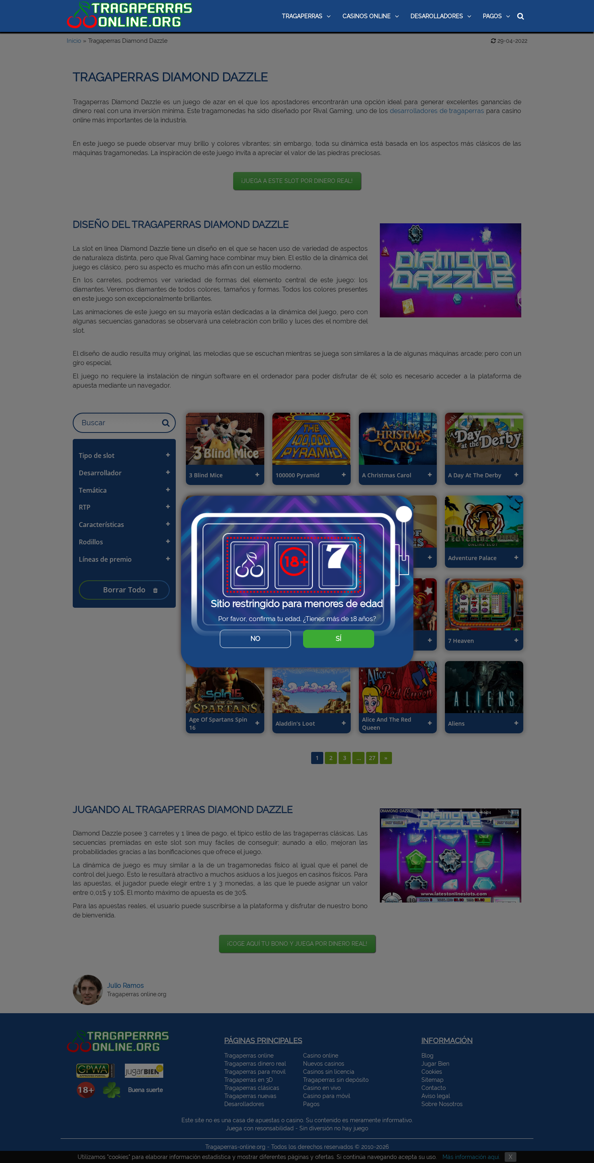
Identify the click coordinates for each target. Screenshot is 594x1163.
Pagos (492, 16)
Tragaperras (302, 16)
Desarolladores (437, 16)
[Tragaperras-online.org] (130, 15)
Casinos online (367, 16)
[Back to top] (572, 1133)
